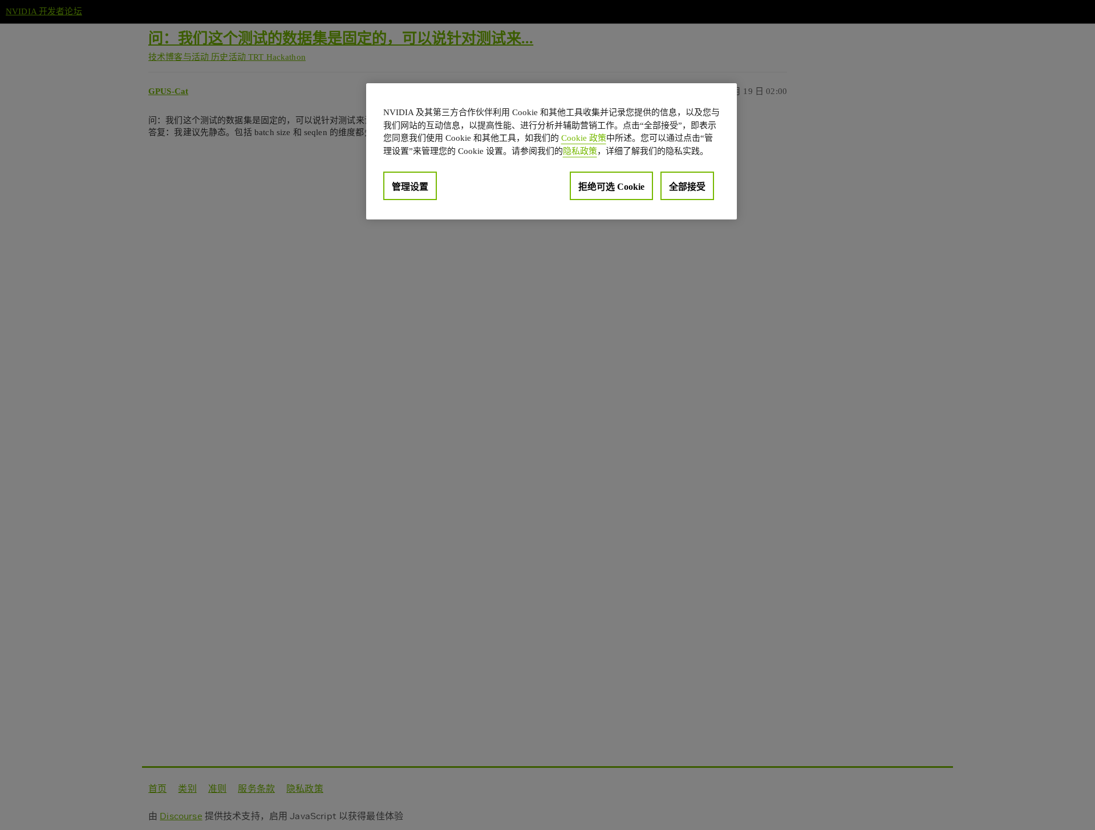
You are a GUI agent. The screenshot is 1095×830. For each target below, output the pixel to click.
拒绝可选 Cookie (611, 187)
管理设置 (410, 187)
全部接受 (687, 187)
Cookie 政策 (583, 138)
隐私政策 (580, 150)
